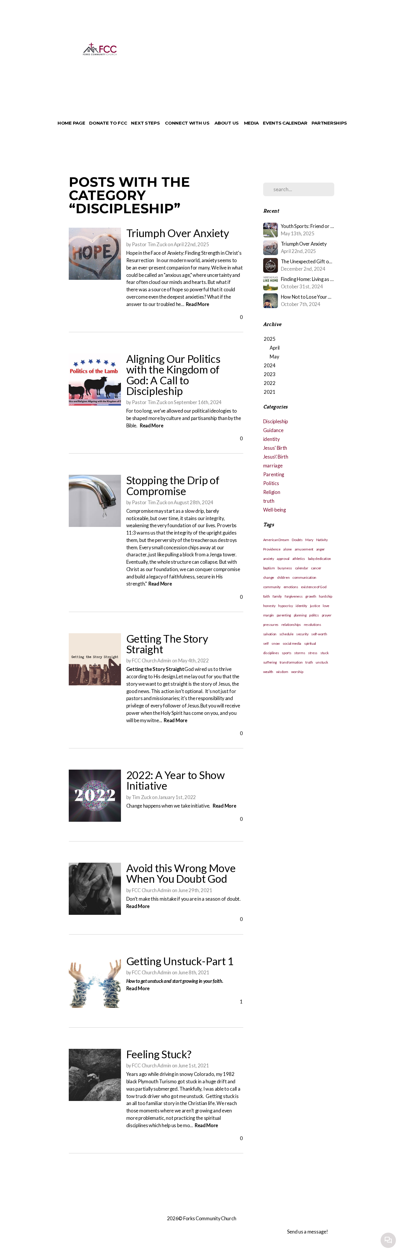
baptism (269, 568)
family (277, 596)
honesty (269, 605)
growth (310, 596)
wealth (268, 671)
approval (283, 558)
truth (268, 501)
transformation (291, 662)
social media (292, 643)
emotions (291, 587)
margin (268, 615)
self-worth (319, 634)
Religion (271, 492)
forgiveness (294, 596)
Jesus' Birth (275, 448)
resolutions (312, 624)
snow (275, 643)
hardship (325, 596)
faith (266, 596)
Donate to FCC (108, 123)
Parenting (273, 474)
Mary (309, 540)
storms (299, 653)
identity (271, 439)
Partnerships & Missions (343, 123)
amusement (304, 549)
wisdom (282, 671)
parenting (284, 615)
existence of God (313, 587)
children (283, 577)
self (266, 643)
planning (300, 615)
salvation (269, 634)
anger (320, 549)
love (326, 605)
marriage (273, 466)
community (272, 587)
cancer (316, 568)
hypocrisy (285, 605)
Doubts (297, 540)
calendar (301, 568)
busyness (285, 568)
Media (251, 123)
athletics (298, 558)
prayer (327, 615)
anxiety (268, 558)
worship (297, 671)
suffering (270, 662)
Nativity (322, 540)
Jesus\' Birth (275, 457)
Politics (271, 483)
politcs (314, 615)
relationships (291, 624)
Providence (272, 549)
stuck (324, 653)
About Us (227, 123)
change (268, 577)
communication (304, 577)
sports (286, 653)
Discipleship (275, 421)
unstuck (322, 662)
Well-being (274, 510)
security (302, 634)
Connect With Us (187, 123)
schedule (286, 634)
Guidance (273, 430)
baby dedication (319, 558)
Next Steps (146, 123)
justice (315, 605)
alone (287, 549)
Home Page (71, 123)
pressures (271, 624)
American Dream (276, 540)
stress (312, 653)
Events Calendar (285, 123)
